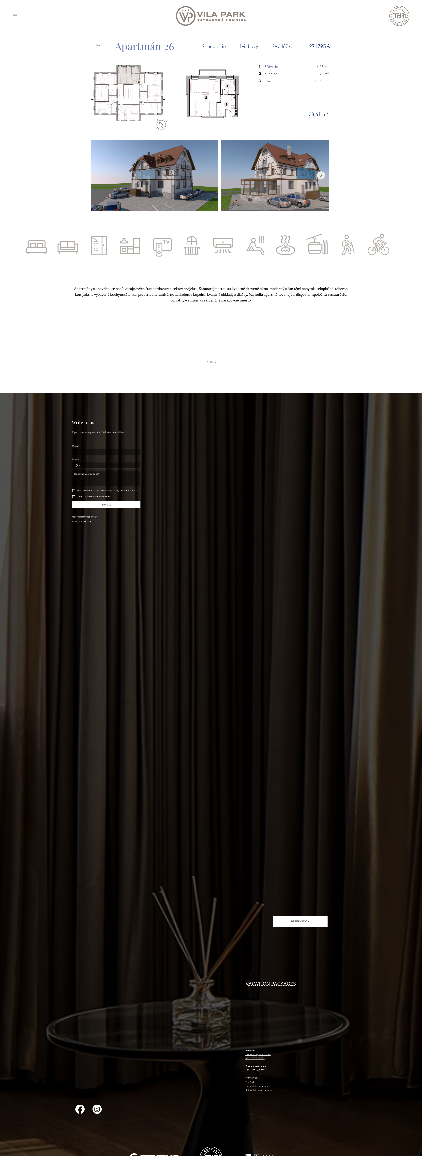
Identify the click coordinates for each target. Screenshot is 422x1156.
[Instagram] (97, 1109)
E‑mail (76, 446)
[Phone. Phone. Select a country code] (77, 465)
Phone (75, 459)
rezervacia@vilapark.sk (84, 516)
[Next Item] (321, 175)
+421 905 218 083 (81, 521)
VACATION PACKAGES (270, 983)
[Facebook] (80, 1109)
